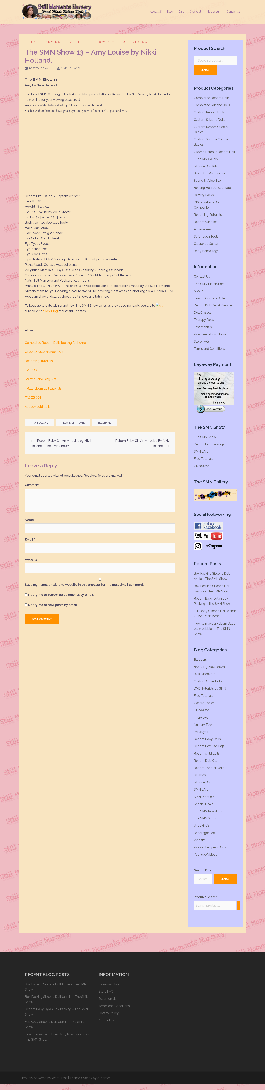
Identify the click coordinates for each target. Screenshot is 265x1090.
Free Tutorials (203, 459)
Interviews (201, 717)
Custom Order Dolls (208, 681)
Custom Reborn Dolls (209, 112)
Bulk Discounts (204, 674)
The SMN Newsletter (209, 811)
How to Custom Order (210, 298)
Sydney (86, 1078)
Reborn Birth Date (73, 422)
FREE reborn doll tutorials (43, 388)
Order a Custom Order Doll (44, 352)
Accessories (202, 229)
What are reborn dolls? (210, 334)
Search (205, 70)
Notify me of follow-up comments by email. (61, 595)
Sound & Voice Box (207, 180)
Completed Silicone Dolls (212, 105)
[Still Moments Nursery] (57, 11)
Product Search (205, 897)
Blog (170, 11)
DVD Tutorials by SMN (210, 688)
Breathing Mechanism (209, 173)
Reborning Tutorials (39, 361)
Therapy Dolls (204, 320)
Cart (181, 11)
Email (30, 540)
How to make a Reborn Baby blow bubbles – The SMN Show (214, 629)
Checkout (195, 11)
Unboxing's (202, 825)
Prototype (201, 732)
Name (30, 520)
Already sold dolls (38, 407)
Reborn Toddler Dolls (209, 768)
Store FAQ (201, 341)
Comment (33, 485)
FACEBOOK (33, 397)
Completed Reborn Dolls (211, 98)
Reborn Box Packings (209, 444)
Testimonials (203, 327)
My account (213, 11)
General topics (204, 703)
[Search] (238, 905)
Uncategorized (204, 833)
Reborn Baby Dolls (46, 41)
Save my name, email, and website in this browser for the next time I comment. (84, 585)
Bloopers (200, 659)
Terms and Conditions (209, 349)
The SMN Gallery (206, 159)
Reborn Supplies (205, 222)
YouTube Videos (130, 41)
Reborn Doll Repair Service (213, 305)
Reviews (200, 775)
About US (156, 11)
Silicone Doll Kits (206, 166)
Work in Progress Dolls (210, 847)
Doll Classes (202, 312)
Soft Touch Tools (206, 236)
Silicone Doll (202, 782)
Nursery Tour (203, 724)
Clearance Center (206, 244)
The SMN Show (90, 41)
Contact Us (233, 11)
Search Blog (203, 870)
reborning (105, 422)
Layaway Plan (109, 984)
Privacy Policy (109, 1013)
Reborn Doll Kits (205, 761)
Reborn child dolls (207, 753)
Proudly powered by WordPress (44, 1078)
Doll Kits (31, 370)
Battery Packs (204, 195)
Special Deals (203, 804)
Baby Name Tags (206, 251)
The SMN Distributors (209, 284)
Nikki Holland (70, 68)
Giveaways (202, 466)
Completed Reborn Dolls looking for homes (56, 343)
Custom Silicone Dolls (209, 119)
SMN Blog (50, 311)
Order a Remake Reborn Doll (214, 152)
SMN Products (204, 797)
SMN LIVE (201, 451)
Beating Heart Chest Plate (212, 188)
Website (31, 559)
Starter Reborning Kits (40, 379)
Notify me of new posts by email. (53, 605)
